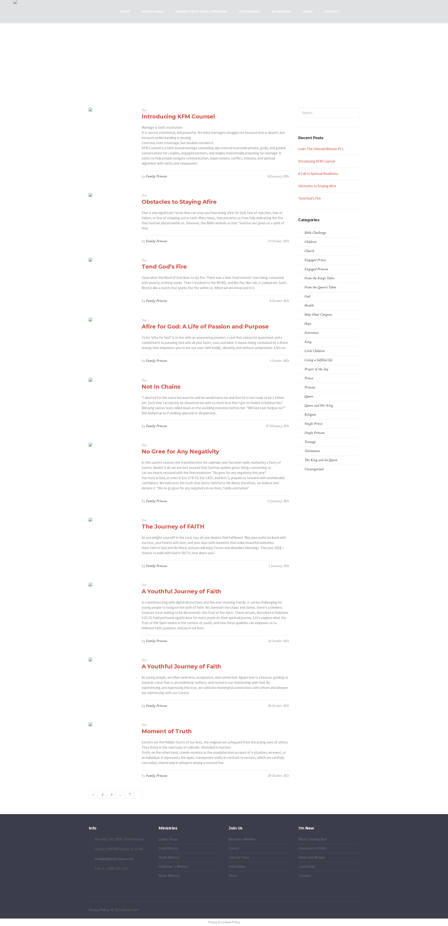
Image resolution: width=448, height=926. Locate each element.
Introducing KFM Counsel (178, 116)
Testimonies (312, 451)
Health (309, 305)
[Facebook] (340, 910)
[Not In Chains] (112, 401)
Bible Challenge (315, 232)
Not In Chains (161, 386)
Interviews (311, 332)
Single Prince (313, 423)
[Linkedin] (334, 910)
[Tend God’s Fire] (112, 281)
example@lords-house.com (114, 859)
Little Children (314, 351)
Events (234, 848)
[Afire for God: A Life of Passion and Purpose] (112, 341)
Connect (305, 875)
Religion (310, 414)
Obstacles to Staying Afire (179, 201)
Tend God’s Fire (164, 266)
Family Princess (156, 176)
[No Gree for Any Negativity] (112, 466)
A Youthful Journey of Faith (181, 591)
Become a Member (242, 839)
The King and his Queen (320, 460)
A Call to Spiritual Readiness (318, 173)
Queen (308, 396)
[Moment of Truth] (112, 745)
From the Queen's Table (320, 287)
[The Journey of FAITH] (112, 541)
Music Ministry (169, 875)
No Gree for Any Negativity (180, 451)
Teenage (310, 441)
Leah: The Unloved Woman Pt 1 (320, 149)
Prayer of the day (316, 369)
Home (208, 84)
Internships (237, 866)
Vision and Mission (312, 857)
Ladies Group (168, 839)
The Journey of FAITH (173, 526)
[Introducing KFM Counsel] (112, 131)
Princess (309, 387)
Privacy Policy (98, 910)
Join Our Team (239, 857)
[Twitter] (351, 910)
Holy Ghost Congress (318, 314)
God (307, 296)
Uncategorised (313, 469)
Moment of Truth (167, 731)
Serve (233, 875)
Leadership (307, 866)
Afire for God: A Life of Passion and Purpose (205, 326)
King (307, 341)
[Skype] (356, 910)
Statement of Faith (312, 848)
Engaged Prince (315, 260)
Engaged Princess (316, 269)
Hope (307, 323)
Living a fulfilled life (230, 84)
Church (309, 251)
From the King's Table (319, 278)
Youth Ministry (169, 857)
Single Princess (314, 432)
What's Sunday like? (313, 839)
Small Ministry (168, 848)
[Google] (345, 910)
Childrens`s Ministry (173, 866)
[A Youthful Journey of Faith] (112, 606)
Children (310, 241)
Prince (308, 378)
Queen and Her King (318, 405)
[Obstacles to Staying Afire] (112, 216)
